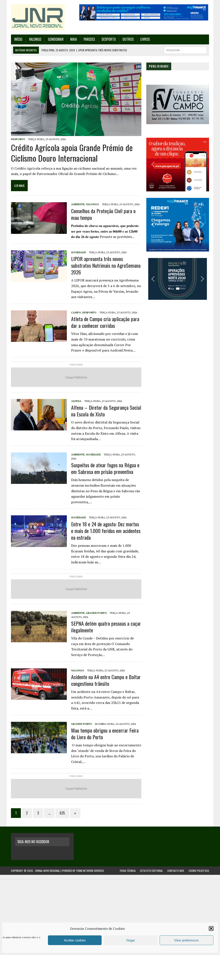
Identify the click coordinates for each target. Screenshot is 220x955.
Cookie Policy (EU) (199, 870)
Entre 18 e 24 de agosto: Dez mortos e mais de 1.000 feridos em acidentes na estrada (106, 530)
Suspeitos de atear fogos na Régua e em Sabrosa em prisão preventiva (105, 468)
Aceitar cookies (75, 940)
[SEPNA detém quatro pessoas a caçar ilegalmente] (39, 639)
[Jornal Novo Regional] (42, 17)
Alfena (76, 401)
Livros (145, 39)
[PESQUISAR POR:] (185, 49)
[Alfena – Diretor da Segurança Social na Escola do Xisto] (39, 427)
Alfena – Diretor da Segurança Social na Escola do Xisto (106, 410)
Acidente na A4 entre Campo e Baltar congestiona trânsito (106, 680)
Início (18, 39)
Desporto (109, 39)
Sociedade (78, 252)
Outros (128, 39)
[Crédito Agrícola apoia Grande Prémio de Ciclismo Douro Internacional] (76, 133)
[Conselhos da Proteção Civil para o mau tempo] (39, 230)
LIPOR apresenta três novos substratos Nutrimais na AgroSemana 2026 (106, 265)
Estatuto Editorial (151, 870)
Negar (130, 940)
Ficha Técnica (128, 870)
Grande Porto (96, 612)
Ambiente (78, 204)
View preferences (186, 940)
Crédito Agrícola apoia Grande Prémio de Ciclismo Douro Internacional (72, 152)
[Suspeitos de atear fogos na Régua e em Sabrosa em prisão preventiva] (39, 480)
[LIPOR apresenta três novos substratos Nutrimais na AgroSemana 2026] (39, 278)
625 (62, 813)
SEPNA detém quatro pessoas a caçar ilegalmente (106, 626)
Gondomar (56, 39)
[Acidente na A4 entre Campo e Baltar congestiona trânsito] (39, 696)
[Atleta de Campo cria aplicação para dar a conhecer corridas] (39, 339)
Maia (73, 39)
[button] (211, 928)
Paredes (89, 39)
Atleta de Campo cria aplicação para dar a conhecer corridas (105, 322)
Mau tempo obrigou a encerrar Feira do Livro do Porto (105, 733)
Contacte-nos (175, 870)
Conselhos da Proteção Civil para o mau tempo (103, 214)
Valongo (35, 39)
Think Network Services (90, 870)
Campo (76, 312)
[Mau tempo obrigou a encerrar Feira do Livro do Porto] (39, 750)
